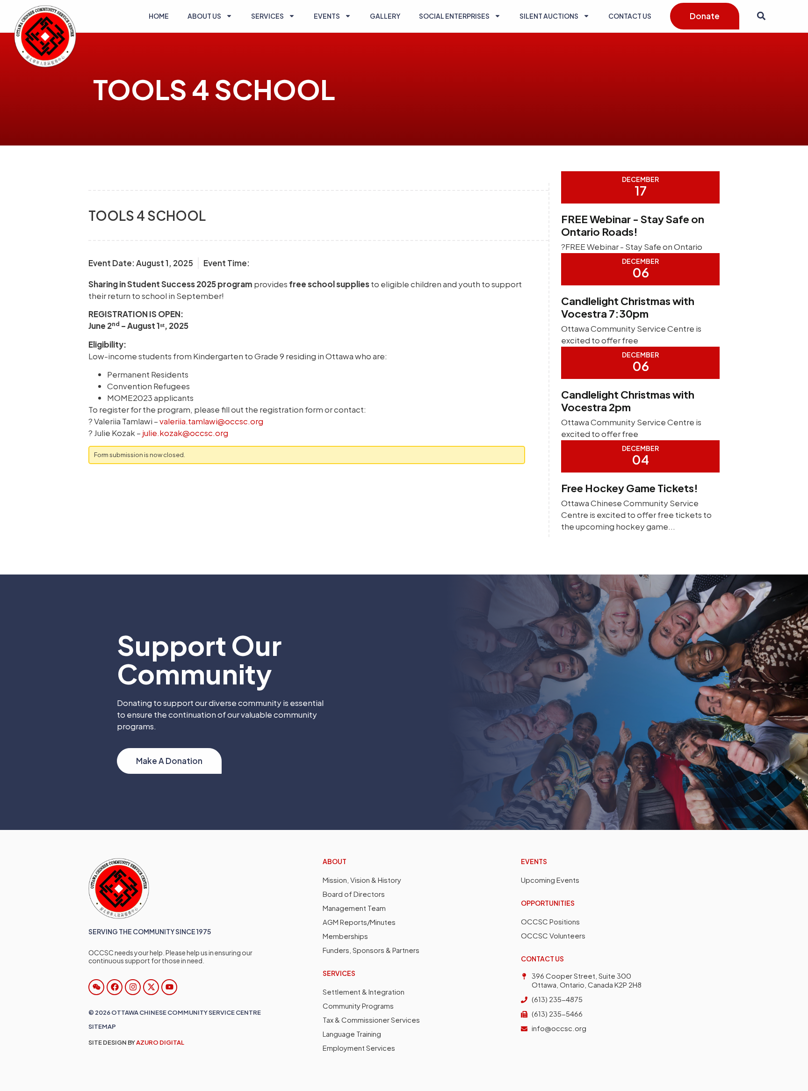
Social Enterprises (454, 16)
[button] (761, 16)
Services (267, 16)
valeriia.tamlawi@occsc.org (211, 421)
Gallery (385, 16)
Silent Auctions (548, 16)
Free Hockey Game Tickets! (629, 488)
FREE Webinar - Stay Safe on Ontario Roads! (632, 225)
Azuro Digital (160, 1042)
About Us (204, 16)
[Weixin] (96, 987)
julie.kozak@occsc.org (185, 433)
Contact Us (629, 16)
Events (327, 16)
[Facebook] (115, 987)
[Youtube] (169, 987)
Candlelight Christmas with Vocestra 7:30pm (627, 307)
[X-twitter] (151, 987)
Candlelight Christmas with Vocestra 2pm (627, 401)
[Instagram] (133, 987)
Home (159, 16)
